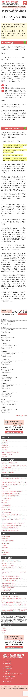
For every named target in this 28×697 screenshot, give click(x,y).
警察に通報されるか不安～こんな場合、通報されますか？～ (14, 479)
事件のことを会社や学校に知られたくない (11, 525)
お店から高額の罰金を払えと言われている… (12, 578)
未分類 (3, 632)
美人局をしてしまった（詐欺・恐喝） (10, 596)
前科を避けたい (5, 502)
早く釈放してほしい (6, 498)
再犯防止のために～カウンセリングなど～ (11, 470)
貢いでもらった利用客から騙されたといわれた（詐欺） (14, 599)
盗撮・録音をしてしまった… (8, 565)
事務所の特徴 (5, 443)
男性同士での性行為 (6, 590)
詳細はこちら (12, 623)
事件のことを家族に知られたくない (10, 527)
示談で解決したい (6, 516)
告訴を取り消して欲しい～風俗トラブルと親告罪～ (14, 523)
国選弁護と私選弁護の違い (8, 472)
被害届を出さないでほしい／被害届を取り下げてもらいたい (14, 520)
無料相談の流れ (8, 666)
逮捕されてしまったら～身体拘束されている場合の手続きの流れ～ (14, 485)
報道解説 (4, 630)
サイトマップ (8, 681)
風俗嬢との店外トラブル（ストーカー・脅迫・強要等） (14, 573)
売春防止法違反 (5, 552)
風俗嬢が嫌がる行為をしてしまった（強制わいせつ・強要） (14, 568)
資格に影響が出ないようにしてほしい (10, 530)
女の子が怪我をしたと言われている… (10, 576)
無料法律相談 (5, 445)
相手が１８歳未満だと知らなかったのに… (11, 561)
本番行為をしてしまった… (8, 563)
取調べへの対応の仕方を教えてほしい (10, 496)
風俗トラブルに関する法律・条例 (9, 463)
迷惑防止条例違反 (6, 536)
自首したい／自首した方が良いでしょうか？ (12, 514)
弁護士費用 (4, 449)
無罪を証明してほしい (7, 512)
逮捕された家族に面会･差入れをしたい (11, 493)
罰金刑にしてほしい (6, 507)
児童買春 (4, 545)
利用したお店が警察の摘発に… (9, 583)
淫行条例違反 (5, 548)
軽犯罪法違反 (5, 538)
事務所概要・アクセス (7, 454)
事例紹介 (4, 628)
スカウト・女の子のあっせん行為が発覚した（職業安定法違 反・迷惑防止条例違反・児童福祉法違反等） (14, 610)
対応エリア (4, 456)
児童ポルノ (4, 550)
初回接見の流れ (5, 447)
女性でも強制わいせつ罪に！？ (9, 585)
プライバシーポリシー (10, 679)
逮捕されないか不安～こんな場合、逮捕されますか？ (14, 482)
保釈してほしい (5, 500)
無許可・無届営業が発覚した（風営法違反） (12, 602)
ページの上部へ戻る (21, 415)
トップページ (5, 440)
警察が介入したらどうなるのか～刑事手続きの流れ (14, 465)
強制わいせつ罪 (5, 543)
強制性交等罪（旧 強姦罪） (8, 541)
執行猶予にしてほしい (7, 509)
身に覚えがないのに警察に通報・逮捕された (12, 491)
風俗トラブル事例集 (6, 467)
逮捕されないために (6, 489)
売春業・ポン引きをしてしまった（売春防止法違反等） (14, 605)
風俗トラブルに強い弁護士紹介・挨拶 (10, 452)
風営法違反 (4, 554)
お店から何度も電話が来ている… (9, 580)
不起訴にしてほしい (6, 505)
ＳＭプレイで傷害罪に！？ (8, 587)
